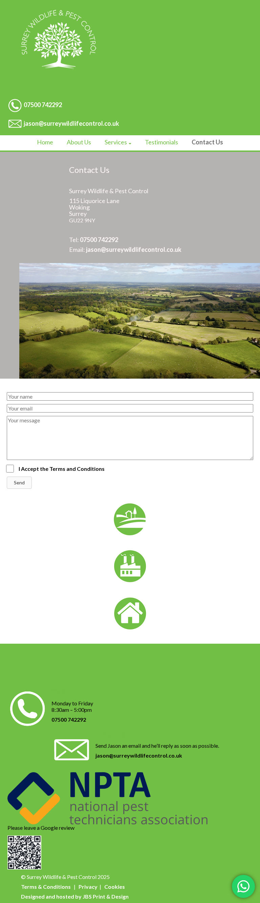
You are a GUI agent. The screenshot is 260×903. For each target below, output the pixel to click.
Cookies (114, 886)
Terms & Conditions (46, 886)
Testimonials (161, 142)
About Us (79, 142)
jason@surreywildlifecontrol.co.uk (71, 123)
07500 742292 (43, 104)
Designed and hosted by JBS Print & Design (75, 896)
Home (45, 142)
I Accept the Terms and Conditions (62, 468)
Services (116, 142)
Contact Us (207, 142)
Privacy (88, 886)
